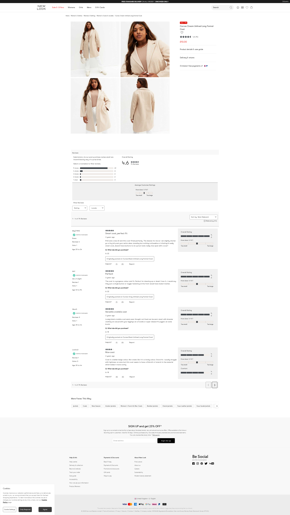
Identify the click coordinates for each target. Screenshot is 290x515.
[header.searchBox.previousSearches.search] (231, 7)
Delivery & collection (76, 465)
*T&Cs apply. (285, 1)
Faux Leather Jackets (184, 406)
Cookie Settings (9, 509)
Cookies (130, 511)
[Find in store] (242, 7)
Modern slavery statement (142, 476)
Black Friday (108, 462)
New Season (96, 406)
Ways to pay (108, 476)
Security (124, 511)
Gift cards (107, 472)
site (167, 508)
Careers (136, 469)
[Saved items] (247, 7)
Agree (45, 509)
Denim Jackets (168, 406)
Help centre (73, 462)
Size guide (72, 476)
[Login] (238, 7)
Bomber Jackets (152, 406)
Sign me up (166, 441)
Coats (85, 406)
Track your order (74, 472)
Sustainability (138, 472)
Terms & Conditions (109, 511)
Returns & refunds (75, 469)
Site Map (137, 511)
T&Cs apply (156, 435)
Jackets (75, 406)
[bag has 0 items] (251, 7)
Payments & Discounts (111, 465)
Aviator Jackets (110, 406)
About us (137, 465)
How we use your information (78, 483)
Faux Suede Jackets (203, 406)
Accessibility (73, 479)
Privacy (118, 511)
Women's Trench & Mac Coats (131, 406)
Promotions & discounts (111, 469)
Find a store (138, 462)
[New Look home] (42, 7)
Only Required (25, 509)
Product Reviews (74, 486)
